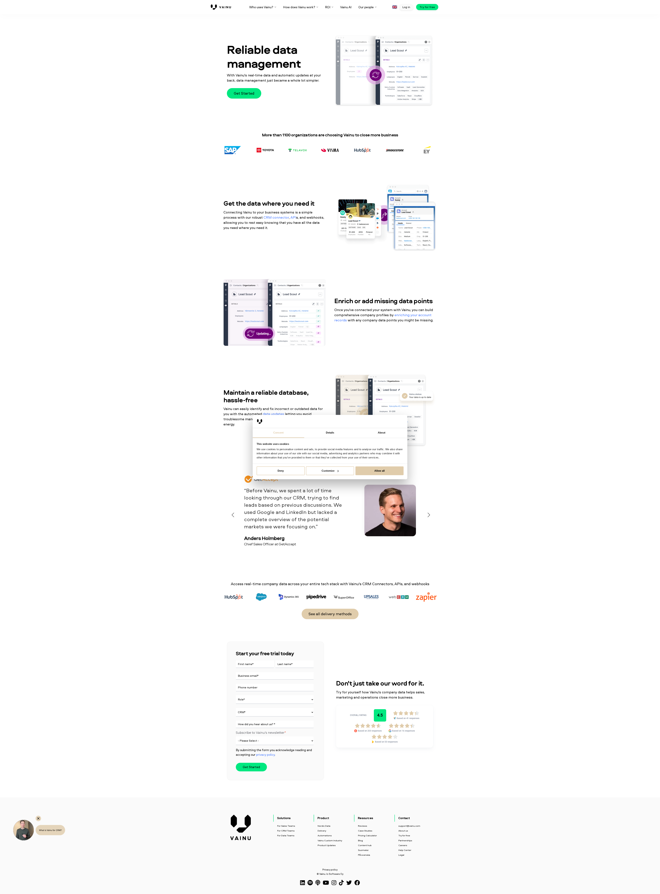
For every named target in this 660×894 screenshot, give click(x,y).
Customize (328, 470)
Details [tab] (330, 432)
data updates (273, 414)
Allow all (379, 470)
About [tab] (381, 432)
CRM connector (276, 217)
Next (428, 514)
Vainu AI (345, 7)
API (293, 217)
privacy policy (265, 754)
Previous (232, 514)
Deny (281, 470)
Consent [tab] (278, 432)
